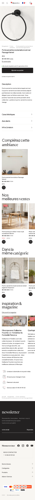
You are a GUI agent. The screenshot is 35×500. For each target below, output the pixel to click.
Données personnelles (13, 495)
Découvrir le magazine (9, 312)
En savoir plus (6, 61)
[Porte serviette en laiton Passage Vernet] (4, 187)
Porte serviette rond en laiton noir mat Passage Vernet (24, 47)
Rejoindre (30, 429)
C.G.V (3, 495)
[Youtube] (32, 446)
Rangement (5, 46)
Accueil (4, 396)
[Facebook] (18, 446)
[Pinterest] (27, 446)
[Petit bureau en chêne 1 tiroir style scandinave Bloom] (4, 242)
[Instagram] (23, 446)
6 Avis (11, 58)
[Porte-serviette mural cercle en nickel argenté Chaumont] (4, 296)
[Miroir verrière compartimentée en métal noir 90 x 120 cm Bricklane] (30, 242)
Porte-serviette (12, 47)
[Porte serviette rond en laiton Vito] (30, 294)
